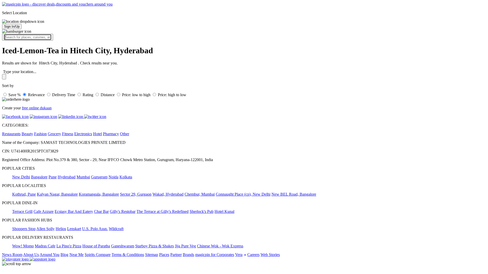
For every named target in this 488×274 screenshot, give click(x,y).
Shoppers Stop (24, 229)
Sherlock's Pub (202, 211)
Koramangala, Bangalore (99, 194)
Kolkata (125, 177)
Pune (53, 177)
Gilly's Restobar (122, 211)
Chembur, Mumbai (200, 194)
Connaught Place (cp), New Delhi (243, 194)
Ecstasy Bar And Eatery (74, 211)
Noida (113, 177)
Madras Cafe (45, 246)
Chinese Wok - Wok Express (220, 246)
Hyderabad (66, 177)
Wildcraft (116, 229)
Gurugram (99, 177)
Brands (188, 254)
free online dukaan (37, 108)
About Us (31, 254)
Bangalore (39, 177)
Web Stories (270, 254)
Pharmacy (111, 134)
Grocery (54, 134)
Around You (49, 254)
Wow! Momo (23, 246)
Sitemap (151, 254)
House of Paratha (96, 246)
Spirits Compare (98, 254)
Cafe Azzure (44, 211)
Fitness (67, 134)
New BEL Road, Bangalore (293, 194)
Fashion (40, 134)
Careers (253, 254)
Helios (61, 229)
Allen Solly (45, 229)
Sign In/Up (12, 26)
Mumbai (83, 177)
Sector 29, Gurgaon (135, 194)
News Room (12, 254)
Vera (238, 254)
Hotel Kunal (224, 211)
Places (164, 254)
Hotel (97, 134)
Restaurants (11, 134)
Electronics (83, 134)
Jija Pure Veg (185, 246)
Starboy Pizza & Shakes (154, 246)
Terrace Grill (22, 211)
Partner (176, 254)
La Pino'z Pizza (68, 246)
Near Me (76, 254)
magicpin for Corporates (214, 254)
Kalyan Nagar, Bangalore (57, 194)
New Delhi (21, 177)
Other (124, 134)
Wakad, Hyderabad (168, 194)
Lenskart (74, 229)
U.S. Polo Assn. (95, 229)
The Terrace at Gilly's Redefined (162, 211)
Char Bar (101, 211)
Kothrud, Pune (24, 194)
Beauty (27, 134)
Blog (64, 254)
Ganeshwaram (122, 246)
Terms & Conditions (128, 254)
